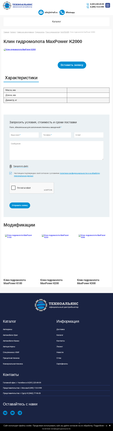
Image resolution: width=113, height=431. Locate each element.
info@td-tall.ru (51, 12)
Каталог (59, 335)
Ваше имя (15, 135)
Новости (60, 352)
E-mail (78, 135)
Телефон (47, 135)
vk (5, 413)
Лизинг (59, 346)
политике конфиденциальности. (56, 428)
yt (12, 413)
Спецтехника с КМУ (11, 352)
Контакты (60, 341)
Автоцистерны (9, 346)
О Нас (58, 358)
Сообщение (16, 144)
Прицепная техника (11, 358)
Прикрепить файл (20, 166)
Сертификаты (62, 364)
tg (20, 413)
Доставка (60, 329)
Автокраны (7, 329)
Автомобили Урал (10, 335)
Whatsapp (70, 12)
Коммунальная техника (13, 364)
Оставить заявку (72, 65)
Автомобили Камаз (11, 341)
